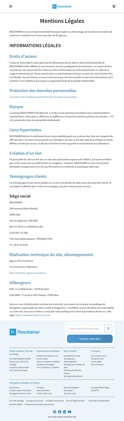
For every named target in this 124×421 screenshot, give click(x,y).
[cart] (114, 6)
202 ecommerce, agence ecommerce (27, 272)
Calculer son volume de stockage (18, 363)
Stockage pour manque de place (74, 366)
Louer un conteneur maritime (48, 361)
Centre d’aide (96, 361)
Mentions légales (16, 404)
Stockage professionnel (73, 376)
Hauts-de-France (43, 390)
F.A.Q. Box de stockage (18, 370)
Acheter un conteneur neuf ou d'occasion (47, 357)
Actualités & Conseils (72, 356)
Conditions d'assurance (54, 400)
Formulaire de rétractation (99, 400)
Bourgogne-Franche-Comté (20, 393)
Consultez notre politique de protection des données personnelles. (43, 96)
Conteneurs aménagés (45, 364)
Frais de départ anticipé (75, 400)
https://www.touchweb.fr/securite (33, 315)
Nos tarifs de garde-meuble (20, 358)
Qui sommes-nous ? (99, 356)
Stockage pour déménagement (70, 360)
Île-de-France (14, 387)
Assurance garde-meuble (19, 367)
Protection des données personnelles (39, 404)
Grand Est (95, 390)
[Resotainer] (62, 6)
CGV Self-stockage (16, 400)
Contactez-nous (97, 358)
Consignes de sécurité (35, 400)
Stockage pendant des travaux (72, 371)
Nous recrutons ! (97, 364)
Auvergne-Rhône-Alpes (100, 387)
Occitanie (40, 387)
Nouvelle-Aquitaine (71, 387)
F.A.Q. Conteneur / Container (48, 367)
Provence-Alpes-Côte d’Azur (20, 390)
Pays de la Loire (70, 393)
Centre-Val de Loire (44, 393)
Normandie (68, 390)
